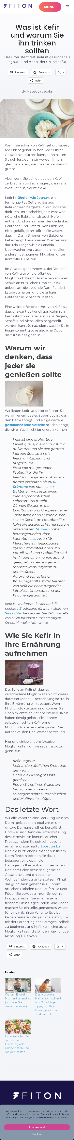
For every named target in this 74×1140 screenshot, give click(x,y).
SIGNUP (50, 7)
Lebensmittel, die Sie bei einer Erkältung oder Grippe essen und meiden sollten (17, 1044)
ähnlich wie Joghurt (34, 198)
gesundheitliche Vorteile (25, 425)
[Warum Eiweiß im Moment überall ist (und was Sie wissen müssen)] (18, 985)
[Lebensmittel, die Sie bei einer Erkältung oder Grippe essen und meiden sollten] (18, 1027)
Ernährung (37, 16)
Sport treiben (51, 846)
